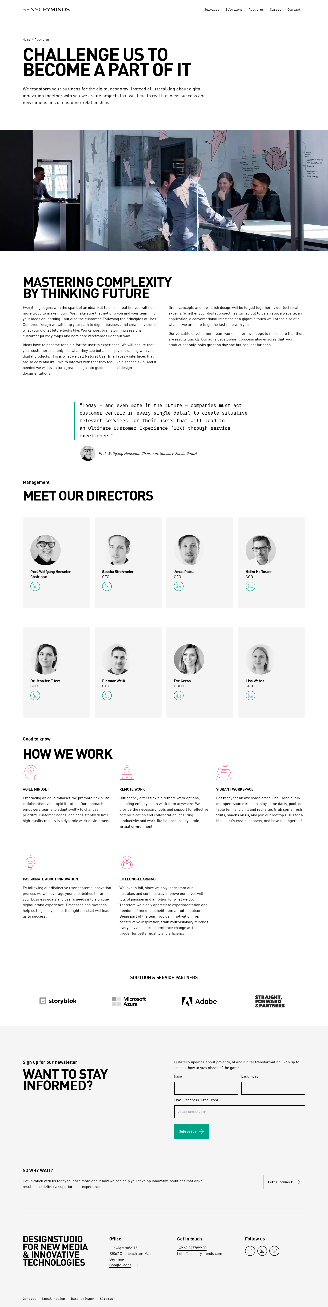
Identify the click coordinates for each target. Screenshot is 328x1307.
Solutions (234, 9)
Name (178, 1076)
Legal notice (53, 1299)
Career (275, 9)
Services (211, 9)
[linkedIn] (35, 586)
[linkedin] (262, 1251)
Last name (249, 1076)
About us (256, 9)
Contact (294, 9)
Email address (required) (197, 1100)
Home (26, 39)
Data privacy (82, 1299)
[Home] (46, 9)
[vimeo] (274, 1251)
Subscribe (187, 1131)
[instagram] (250, 1251)
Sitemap (106, 1299)
